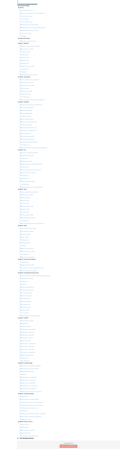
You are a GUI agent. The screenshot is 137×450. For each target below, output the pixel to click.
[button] (17, 1)
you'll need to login (73, 444)
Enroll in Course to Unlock (68, 446)
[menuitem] (17, 2)
